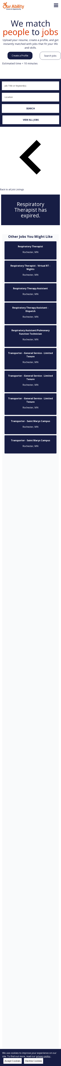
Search (30, 108)
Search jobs (50, 55)
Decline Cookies (33, 1060)
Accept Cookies (13, 1060)
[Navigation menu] (56, 5)
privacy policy (43, 1056)
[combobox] (30, 85)
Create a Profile (20, 55)
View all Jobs (31, 119)
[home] (13, 5)
